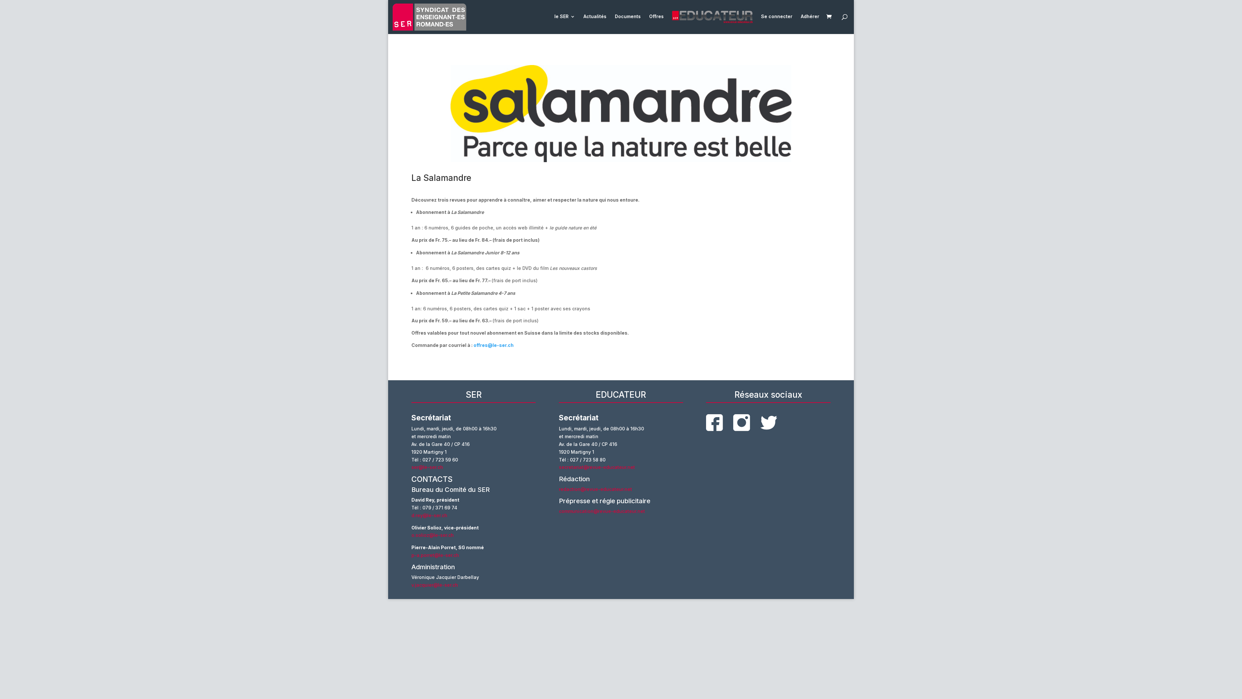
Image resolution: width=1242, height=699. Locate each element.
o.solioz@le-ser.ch (432, 535)
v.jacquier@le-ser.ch (434, 585)
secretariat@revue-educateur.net (597, 467)
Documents (628, 16)
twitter (768, 423)
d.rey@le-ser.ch (429, 515)
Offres (656, 16)
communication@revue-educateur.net (602, 511)
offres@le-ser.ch (494, 345)
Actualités (594, 16)
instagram (741, 422)
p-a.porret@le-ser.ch (435, 555)
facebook (714, 422)
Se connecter (776, 16)
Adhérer (810, 16)
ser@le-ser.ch (427, 467)
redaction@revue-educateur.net (595, 489)
